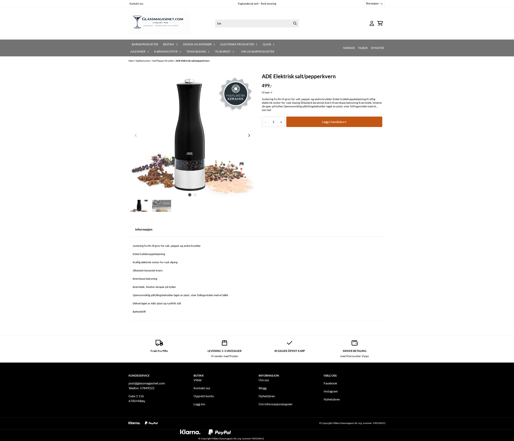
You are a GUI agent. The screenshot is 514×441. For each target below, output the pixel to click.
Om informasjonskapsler (276, 404)
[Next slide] (249, 135)
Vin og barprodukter (257, 51)
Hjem (131, 60)
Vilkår (198, 380)
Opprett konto (204, 396)
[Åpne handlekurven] (380, 23)
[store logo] (160, 23)
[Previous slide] (136, 135)
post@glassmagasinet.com (146, 383)
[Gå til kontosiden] (372, 23)
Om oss (264, 380)
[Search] (295, 23)
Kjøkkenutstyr (143, 60)
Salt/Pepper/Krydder (163, 60)
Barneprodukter (145, 44)
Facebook (330, 383)
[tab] (189, 195)
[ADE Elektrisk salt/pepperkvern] (192, 135)
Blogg (262, 388)
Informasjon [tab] (143, 229)
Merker (349, 48)
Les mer (266, 110)
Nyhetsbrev (267, 396)
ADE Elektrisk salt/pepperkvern (193, 60)
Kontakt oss (136, 3)
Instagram (331, 391)
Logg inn (199, 404)
